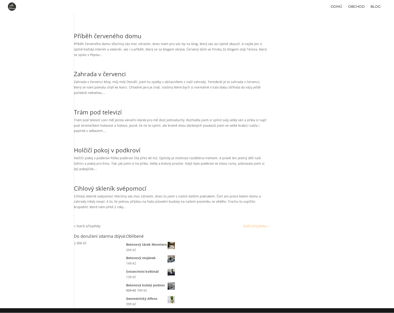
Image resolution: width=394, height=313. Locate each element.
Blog (376, 7)
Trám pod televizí (98, 112)
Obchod (356, 7)
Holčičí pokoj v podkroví (107, 150)
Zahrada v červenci (100, 74)
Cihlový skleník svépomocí (110, 188)
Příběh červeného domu (107, 36)
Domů (336, 7)
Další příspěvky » (256, 226)
